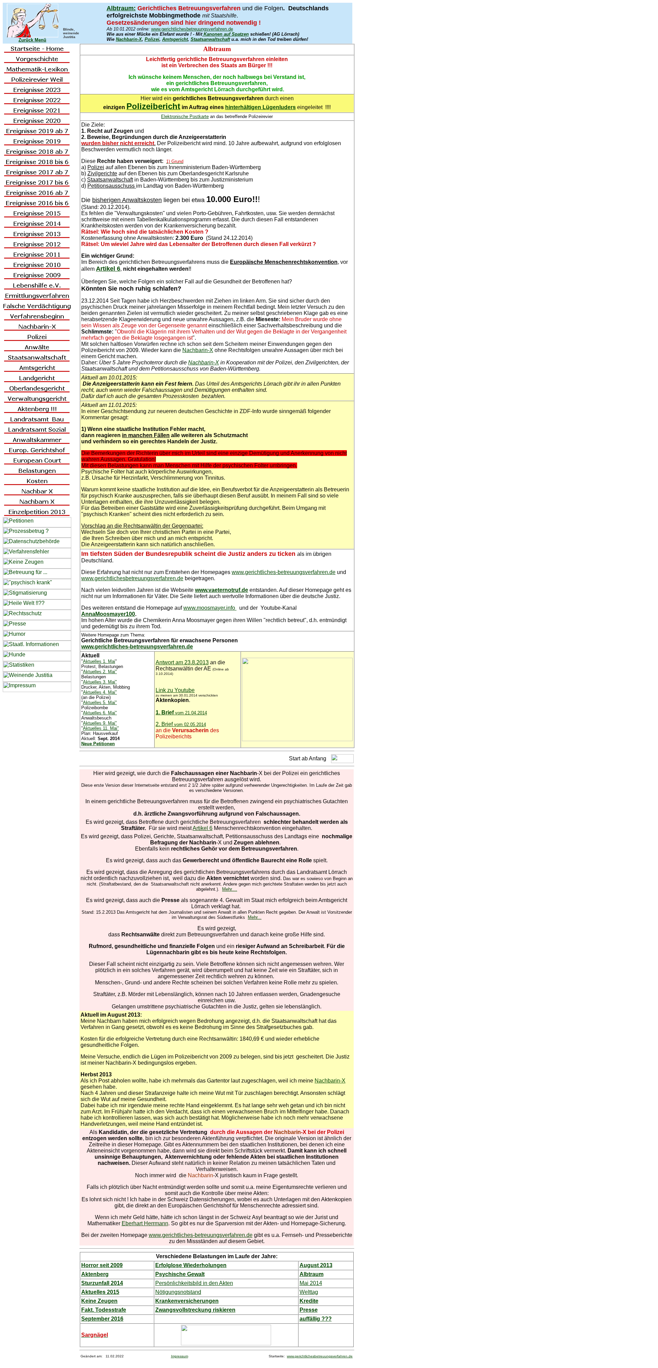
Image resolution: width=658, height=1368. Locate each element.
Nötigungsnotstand (178, 1292)
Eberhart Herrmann (145, 1223)
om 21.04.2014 (192, 712)
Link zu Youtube (175, 690)
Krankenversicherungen (187, 1301)
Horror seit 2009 (102, 1265)
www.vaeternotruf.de (221, 590)
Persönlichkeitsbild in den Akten (194, 1283)
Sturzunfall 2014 (102, 1283)
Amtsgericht (175, 39)
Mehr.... (229, 889)
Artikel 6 (202, 828)
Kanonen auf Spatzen (225, 34)
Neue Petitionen (98, 743)
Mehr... (254, 917)
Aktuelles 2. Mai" (100, 671)
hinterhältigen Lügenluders (260, 107)
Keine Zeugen (99, 1301)
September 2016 (102, 1319)
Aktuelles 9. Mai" (100, 723)
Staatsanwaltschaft (210, 39)
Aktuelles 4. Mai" (100, 692)
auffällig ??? (316, 1319)
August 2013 (316, 1265)
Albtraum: (121, 8)
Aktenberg (95, 1274)
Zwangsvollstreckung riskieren (195, 1310)
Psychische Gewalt (180, 1274)
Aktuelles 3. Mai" (100, 682)
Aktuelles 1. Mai (99, 661)
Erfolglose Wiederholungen (191, 1265)
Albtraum (312, 1274)
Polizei (152, 39)
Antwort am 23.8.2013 (182, 662)
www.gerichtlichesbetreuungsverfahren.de (192, 29)
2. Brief (181, 724)
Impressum (179, 1356)
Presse (309, 1310)
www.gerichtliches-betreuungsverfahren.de (284, 572)
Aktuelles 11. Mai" (101, 728)
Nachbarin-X (129, 39)
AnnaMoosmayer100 (108, 614)
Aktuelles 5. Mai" (100, 702)
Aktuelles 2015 (100, 1292)
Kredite (309, 1301)
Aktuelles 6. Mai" (100, 712)
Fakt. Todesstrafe (103, 1310)
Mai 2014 (311, 1283)
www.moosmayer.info (209, 608)
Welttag (309, 1292)
